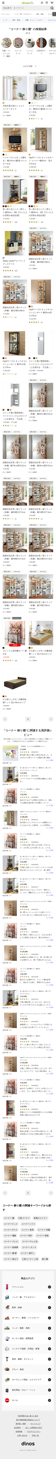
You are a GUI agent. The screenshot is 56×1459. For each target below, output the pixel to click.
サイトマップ (35, 1424)
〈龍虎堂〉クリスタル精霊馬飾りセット (33, 746)
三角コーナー (24, 1218)
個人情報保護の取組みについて (28, 1420)
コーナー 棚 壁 (10, 1253)
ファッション (5, 14)
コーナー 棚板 (10, 1235)
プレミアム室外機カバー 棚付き (30, 789)
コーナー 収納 (42, 1235)
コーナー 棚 (9, 1218)
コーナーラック (11, 1224)
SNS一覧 (35, 1435)
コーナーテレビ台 (30, 1241)
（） (41, 118)
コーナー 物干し (28, 1253)
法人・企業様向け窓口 (33, 1428)
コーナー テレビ (11, 1241)
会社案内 (17, 1428)
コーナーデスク (11, 1230)
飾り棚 (45, 1259)
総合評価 (7, 763)
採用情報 (19, 1432)
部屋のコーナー (40, 1218)
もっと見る (49, 760)
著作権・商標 (21, 1424)
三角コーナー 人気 (30, 1259)
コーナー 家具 (27, 1230)
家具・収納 (39, 14)
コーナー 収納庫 (11, 1247)
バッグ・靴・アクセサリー (23, 14)
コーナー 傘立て (11, 1259)
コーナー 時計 (26, 1235)
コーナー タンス (29, 1247)
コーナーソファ (28, 1224)
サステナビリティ (34, 1432)
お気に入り (46, 2)
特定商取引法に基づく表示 (28, 1416)
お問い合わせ (22, 1435)
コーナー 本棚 (44, 1230)
